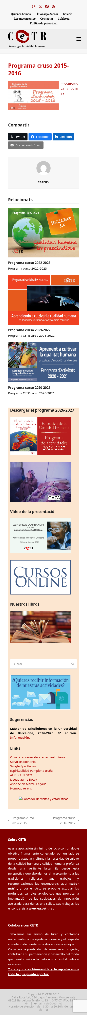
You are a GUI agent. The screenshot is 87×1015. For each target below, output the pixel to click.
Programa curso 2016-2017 (60, 820)
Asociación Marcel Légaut (28, 784)
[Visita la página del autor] (43, 168)
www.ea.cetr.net (41, 908)
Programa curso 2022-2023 (29, 262)
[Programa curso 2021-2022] (43, 299)
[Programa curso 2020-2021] (43, 362)
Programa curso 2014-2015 (21, 820)
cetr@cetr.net (53, 1003)
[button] (78, 39)
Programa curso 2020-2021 (29, 387)
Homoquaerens (21, 788)
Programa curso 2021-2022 (29, 330)
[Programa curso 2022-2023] (43, 232)
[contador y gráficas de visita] (43, 799)
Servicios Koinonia (23, 762)
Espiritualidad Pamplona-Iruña (31, 770)
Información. (20, 737)
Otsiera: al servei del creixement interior (38, 757)
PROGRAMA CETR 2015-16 (70, 88)
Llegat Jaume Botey (23, 779)
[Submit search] (72, 664)
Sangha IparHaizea (23, 766)
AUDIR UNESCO (21, 775)
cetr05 (43, 181)
